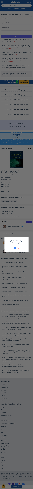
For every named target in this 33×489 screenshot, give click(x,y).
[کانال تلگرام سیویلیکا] (14, 248)
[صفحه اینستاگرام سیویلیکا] (18, 248)
